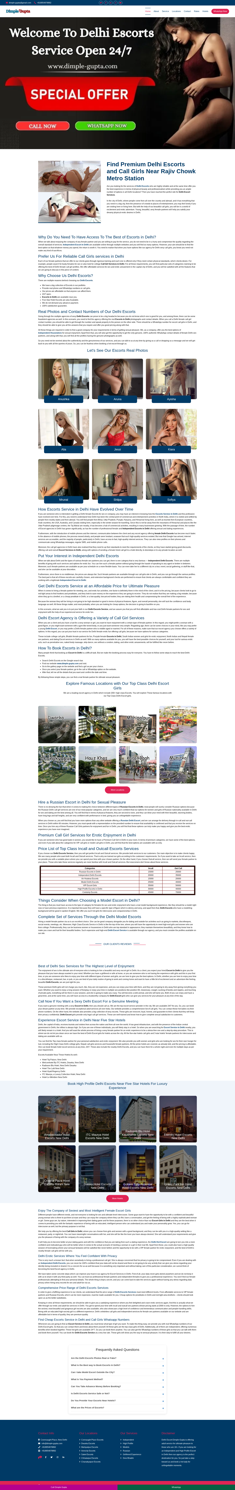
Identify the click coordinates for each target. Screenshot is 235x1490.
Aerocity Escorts (88, 1451)
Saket (178, 724)
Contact (187, 11)
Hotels (205, 11)
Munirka (178, 764)
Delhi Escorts (142, 186)
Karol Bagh (138, 764)
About (156, 11)
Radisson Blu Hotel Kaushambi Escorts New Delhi (138, 1134)
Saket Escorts (87, 1454)
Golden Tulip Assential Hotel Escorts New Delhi (137, 1186)
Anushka (63, 399)
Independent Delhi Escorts (53, 1263)
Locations (176, 11)
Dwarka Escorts (88, 1443)
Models (125, 1447)
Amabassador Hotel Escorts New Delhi (57, 1136)
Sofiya (171, 499)
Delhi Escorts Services (125, 1292)
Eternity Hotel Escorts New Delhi (178, 1136)
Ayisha (171, 399)
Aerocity (97, 724)
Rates (196, 11)
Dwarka (57, 724)
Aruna (117, 399)
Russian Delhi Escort (130, 820)
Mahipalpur (138, 724)
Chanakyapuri (57, 764)
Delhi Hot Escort (158, 1242)
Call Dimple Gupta (59, 1487)
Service (165, 11)
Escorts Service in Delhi (167, 514)
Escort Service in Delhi (174, 1027)
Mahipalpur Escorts (89, 1447)
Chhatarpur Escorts (89, 1458)
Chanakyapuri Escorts (90, 1462)
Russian (126, 1451)
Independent (128, 1440)
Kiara (171, 449)
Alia (63, 449)
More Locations (117, 790)
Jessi (117, 449)
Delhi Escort (51, 629)
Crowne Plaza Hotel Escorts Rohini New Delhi (57, 1184)
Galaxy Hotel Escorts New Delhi (97, 1186)
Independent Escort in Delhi (76, 245)
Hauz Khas (97, 764)
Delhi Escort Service (117, 930)
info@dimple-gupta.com (51, 1443)
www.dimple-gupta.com (68, 663)
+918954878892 (44, 3)
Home (148, 11)
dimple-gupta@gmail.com (20, 3)
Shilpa (118, 499)
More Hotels (117, 1198)
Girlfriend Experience (131, 1454)
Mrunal (63, 499)
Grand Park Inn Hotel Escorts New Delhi (178, 1186)
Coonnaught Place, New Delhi (54, 1440)
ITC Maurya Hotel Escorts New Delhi (97, 1136)
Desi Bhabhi (128, 1458)
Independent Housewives (50, 333)
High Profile (127, 1443)
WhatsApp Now (220, 11)
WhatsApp (176, 1487)
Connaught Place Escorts (92, 1440)
